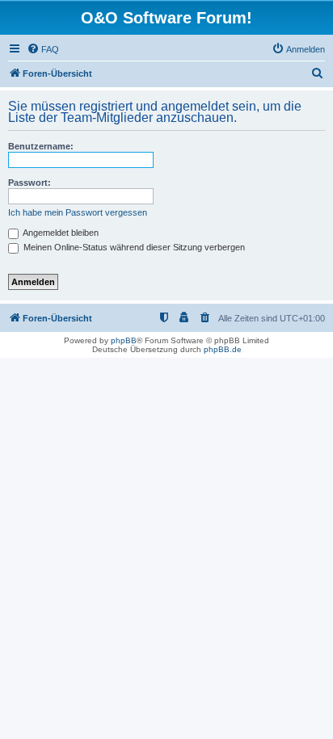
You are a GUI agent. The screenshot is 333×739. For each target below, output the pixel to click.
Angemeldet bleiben (60, 232)
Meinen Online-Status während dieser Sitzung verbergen (133, 247)
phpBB (124, 340)
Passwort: (29, 182)
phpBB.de (223, 349)
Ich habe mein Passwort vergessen (77, 212)
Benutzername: (41, 146)
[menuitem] (43, 49)
